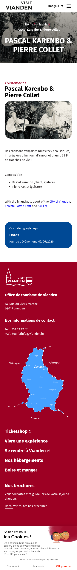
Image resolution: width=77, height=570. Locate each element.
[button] (55, 5)
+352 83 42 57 (18, 329)
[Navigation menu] (68, 6)
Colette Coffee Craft (18, 206)
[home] (16, 6)
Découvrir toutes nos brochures (26, 506)
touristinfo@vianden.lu (28, 333)
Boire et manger (21, 470)
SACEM (42, 206)
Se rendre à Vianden (25, 450)
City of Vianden (60, 201)
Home (29, 24)
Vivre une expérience (26, 441)
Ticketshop (16, 431)
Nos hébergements (24, 460)
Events (42, 24)
